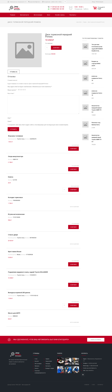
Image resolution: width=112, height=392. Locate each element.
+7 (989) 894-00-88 (57, 9)
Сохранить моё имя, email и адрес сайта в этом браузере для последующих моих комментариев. (38, 125)
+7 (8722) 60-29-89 (57, 7)
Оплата (36, 368)
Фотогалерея (38, 15)
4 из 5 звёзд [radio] (23, 89)
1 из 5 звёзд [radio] (18, 89)
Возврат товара (50, 368)
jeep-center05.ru (90, 370)
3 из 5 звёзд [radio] (21, 89)
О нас (36, 358)
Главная (12, 15)
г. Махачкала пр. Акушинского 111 (17, 1)
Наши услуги (49, 361)
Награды (48, 363)
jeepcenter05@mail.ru (35, 1)
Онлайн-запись (60, 15)
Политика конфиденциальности (40, 371)
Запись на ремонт (96, 339)
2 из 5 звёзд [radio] (20, 89)
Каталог (37, 361)
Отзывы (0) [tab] (13, 72)
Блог (48, 15)
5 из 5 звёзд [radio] (25, 89)
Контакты (73, 15)
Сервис (47, 358)
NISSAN (53, 54)
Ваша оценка (12, 90)
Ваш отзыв (11, 93)
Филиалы (37, 366)
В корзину (56, 47)
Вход (93, 2)
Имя (9, 118)
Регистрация (99, 2)
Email (10, 121)
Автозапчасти (24, 15)
